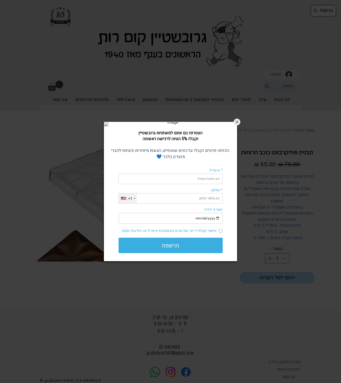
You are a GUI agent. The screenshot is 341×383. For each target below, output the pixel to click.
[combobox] (128, 198)
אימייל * (216, 170)
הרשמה (170, 245)
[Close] (237, 122)
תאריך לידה (213, 209)
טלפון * (217, 189)
